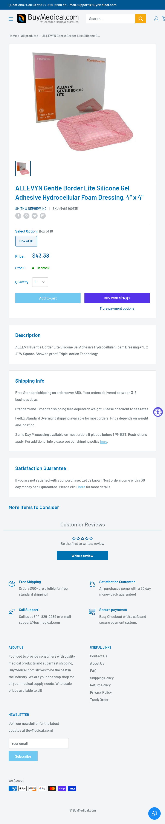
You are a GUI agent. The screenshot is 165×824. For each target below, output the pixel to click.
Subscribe (23, 756)
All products (29, 36)
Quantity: (22, 282)
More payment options (117, 308)
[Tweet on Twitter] (35, 215)
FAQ (93, 670)
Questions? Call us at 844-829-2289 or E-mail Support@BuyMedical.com (62, 5)
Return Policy (100, 685)
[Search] (140, 18)
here (103, 441)
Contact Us (98, 656)
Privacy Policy (101, 692)
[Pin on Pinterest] (26, 215)
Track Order (99, 699)
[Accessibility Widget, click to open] (158, 412)
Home (13, 36)
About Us (97, 663)
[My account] (156, 18)
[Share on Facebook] (18, 215)
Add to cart (48, 298)
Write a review (82, 555)
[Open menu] (11, 19)
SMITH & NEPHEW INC (30, 208)
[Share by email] (43, 215)
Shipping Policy (102, 678)
